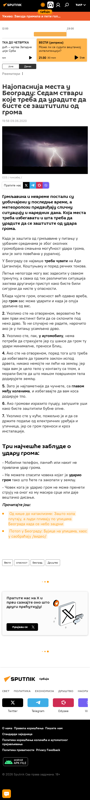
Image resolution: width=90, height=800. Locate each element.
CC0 (4, 177)
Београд (37, 562)
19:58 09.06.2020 (14, 121)
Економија (44, 691)
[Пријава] (58, 4)
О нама (7, 728)
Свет (5, 691)
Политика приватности (18, 750)
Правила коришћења (28, 728)
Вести (7, 562)
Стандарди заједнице (17, 734)
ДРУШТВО (65, 691)
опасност (21, 562)
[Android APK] (15, 762)
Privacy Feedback (48, 750)
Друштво (53, 562)
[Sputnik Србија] (13, 6)
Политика (22, 691)
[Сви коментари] (6, 793)
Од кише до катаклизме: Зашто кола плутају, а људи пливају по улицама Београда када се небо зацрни (42, 518)
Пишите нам (54, 728)
